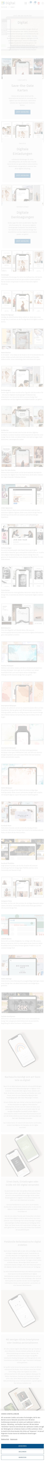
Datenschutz (5, 1439)
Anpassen (22, 1457)
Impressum (13, 1439)
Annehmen (22, 1446)
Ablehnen (22, 1452)
